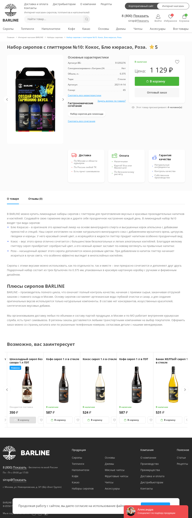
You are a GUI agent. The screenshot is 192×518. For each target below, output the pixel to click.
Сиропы (8, 29)
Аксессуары (158, 29)
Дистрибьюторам (64, 4)
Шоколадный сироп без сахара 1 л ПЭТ (26, 360)
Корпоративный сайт (141, 6)
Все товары (181, 29)
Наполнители (51, 29)
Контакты (30, 8)
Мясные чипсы (114, 470)
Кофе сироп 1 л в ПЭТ (133, 359)
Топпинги (27, 29)
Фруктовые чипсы (116, 476)
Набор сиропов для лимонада (86, 113)
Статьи (181, 457)
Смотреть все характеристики (84, 95)
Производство (149, 464)
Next (63, 99)
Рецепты (106, 4)
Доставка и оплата (36, 4)
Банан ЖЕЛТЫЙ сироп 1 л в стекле (173, 360)
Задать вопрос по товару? (112, 100)
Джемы (121, 29)
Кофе (71, 29)
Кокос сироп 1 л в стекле (100, 359)
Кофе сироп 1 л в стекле (62, 359)
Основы (103, 29)
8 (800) (135, 15)
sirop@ (138, 20)
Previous (7, 99)
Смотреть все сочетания (81, 121)
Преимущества (150, 470)
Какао (86, 29)
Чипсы (138, 29)
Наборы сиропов (83, 488)
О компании (88, 4)
